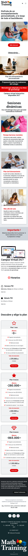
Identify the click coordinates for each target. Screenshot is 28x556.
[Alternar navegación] (25, 3)
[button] (14, 552)
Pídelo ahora (14, 365)
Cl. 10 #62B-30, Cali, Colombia (13, 522)
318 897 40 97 (14, 530)
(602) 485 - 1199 (10, 525)
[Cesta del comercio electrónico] (22, 3)
